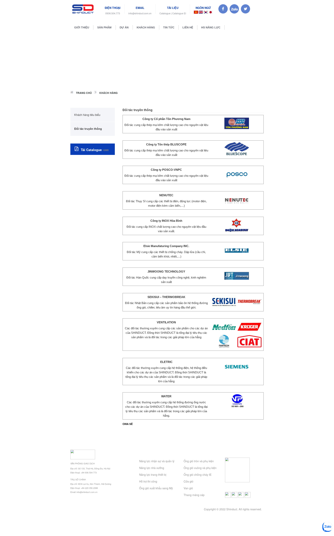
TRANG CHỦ (84, 93)
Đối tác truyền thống (88, 129)
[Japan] (210, 12)
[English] (201, 12)
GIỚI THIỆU (81, 27)
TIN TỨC (168, 27)
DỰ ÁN (124, 27)
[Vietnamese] (196, 12)
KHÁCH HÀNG (146, 27)
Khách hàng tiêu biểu (87, 115)
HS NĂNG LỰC (210, 27)
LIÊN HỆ (187, 27)
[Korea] (206, 12)
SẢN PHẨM (104, 27)
